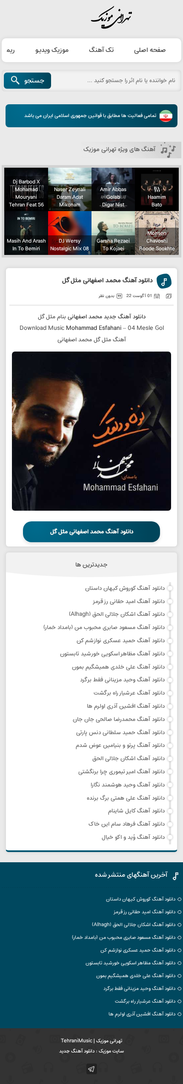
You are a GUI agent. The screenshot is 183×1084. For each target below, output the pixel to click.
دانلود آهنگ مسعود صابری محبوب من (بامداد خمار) (104, 627)
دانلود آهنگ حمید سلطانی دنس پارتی (120, 733)
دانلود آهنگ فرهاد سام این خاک (127, 824)
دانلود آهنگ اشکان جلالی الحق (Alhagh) (117, 614)
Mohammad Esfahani (93, 328)
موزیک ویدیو (52, 50)
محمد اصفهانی (85, 317)
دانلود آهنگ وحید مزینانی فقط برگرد (122, 680)
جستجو (34, 80)
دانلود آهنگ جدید (125, 317)
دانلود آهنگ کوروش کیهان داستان (125, 588)
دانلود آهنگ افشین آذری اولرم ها (126, 706)
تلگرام (91, 1069)
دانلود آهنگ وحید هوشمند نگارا (128, 785)
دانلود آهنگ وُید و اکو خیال (133, 837)
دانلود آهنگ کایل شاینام (136, 811)
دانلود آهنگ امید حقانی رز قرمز (128, 601)
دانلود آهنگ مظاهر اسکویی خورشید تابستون (112, 654)
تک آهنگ (101, 50)
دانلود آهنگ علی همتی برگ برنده (126, 798)
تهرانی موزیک (91, 18)
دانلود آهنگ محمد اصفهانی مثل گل (107, 281)
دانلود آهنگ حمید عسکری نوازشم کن (121, 641)
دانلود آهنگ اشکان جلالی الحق (128, 759)
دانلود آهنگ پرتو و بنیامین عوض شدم (120, 745)
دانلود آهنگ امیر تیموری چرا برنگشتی (121, 772)
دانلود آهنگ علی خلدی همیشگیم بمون (118, 667)
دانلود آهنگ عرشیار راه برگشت (129, 693)
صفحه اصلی (150, 50)
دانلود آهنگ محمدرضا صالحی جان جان (119, 719)
